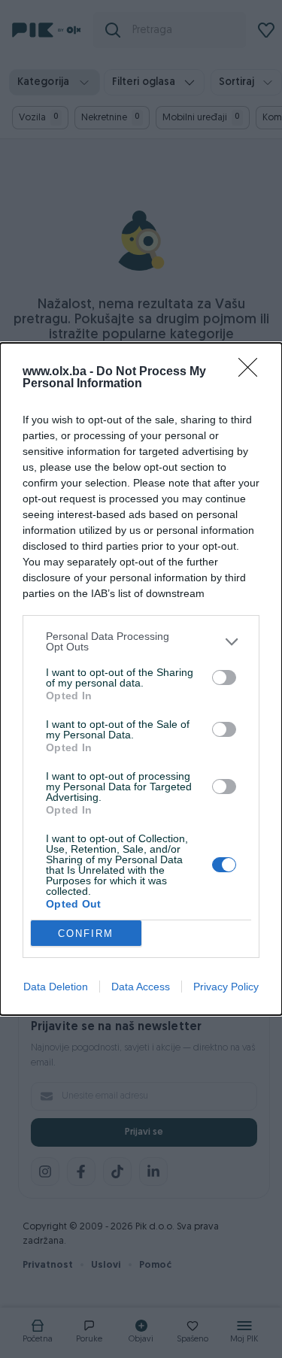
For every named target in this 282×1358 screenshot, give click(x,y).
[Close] (252, 372)
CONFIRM (86, 933)
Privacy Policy (226, 987)
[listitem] (141, 641)
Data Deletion (55, 987)
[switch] (224, 677)
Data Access (140, 987)
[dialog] (141, 679)
